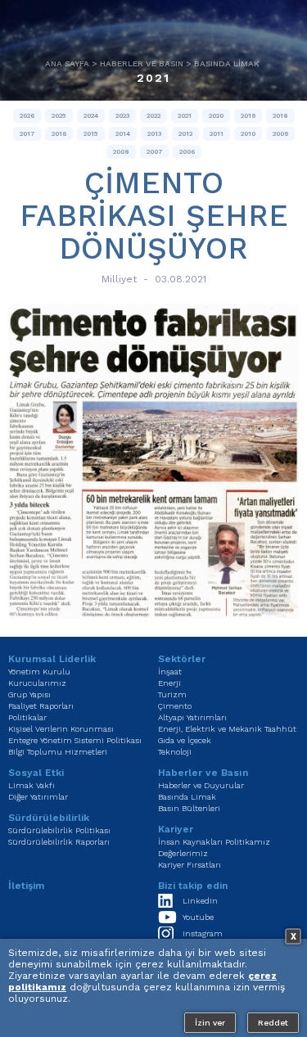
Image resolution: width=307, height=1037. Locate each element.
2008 (121, 152)
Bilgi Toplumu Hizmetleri (57, 751)
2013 (154, 134)
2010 (248, 134)
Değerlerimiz (183, 853)
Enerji (169, 683)
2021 (154, 77)
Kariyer (175, 829)
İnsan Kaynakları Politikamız (214, 841)
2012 (185, 134)
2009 (280, 134)
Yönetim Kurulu (39, 671)
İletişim (26, 885)
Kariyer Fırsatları (189, 864)
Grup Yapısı (29, 694)
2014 (122, 134)
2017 (27, 134)
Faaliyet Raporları (41, 705)
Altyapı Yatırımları (192, 717)
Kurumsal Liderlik (52, 659)
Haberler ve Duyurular (201, 785)
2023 (122, 115)
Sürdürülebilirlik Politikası (59, 830)
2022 (153, 115)
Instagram (203, 933)
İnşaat (170, 671)
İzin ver (210, 1022)
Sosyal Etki (36, 772)
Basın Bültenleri (189, 808)
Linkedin (200, 900)
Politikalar (27, 717)
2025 (59, 115)
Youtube (198, 917)
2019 (248, 115)
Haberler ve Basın (141, 63)
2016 (59, 134)
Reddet (273, 1022)
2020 (216, 115)
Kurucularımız (37, 683)
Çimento (175, 705)
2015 (91, 134)
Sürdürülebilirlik (48, 817)
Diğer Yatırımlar (38, 796)
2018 (280, 115)
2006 (187, 152)
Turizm (172, 694)
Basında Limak (227, 63)
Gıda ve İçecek (184, 740)
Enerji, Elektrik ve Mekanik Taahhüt (227, 728)
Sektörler (181, 659)
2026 (27, 115)
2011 (216, 134)
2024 (91, 115)
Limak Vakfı (31, 785)
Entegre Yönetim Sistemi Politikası (75, 740)
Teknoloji (175, 751)
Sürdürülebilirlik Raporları (59, 841)
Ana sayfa (67, 63)
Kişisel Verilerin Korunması (61, 728)
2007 (154, 152)
